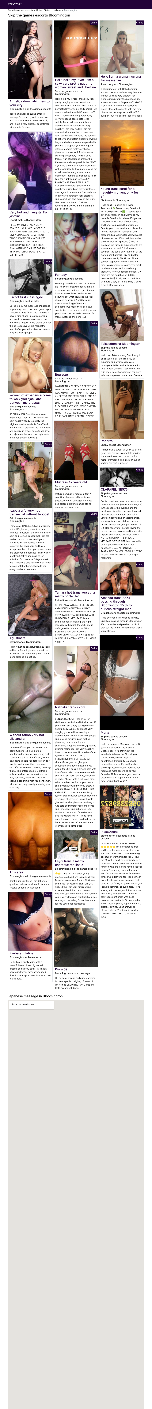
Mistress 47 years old (71, 482)
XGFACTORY (15, 4)
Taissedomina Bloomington (121, 344)
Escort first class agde (26, 297)
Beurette (61, 374)
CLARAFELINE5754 (115, 489)
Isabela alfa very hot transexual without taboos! (29, 512)
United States (43, 10)
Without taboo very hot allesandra (27, 736)
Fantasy (61, 275)
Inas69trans (109, 832)
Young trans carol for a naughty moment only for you (119, 192)
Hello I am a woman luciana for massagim (121, 78)
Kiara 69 (61, 969)
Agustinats (17, 638)
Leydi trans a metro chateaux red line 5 (69, 863)
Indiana (57, 10)
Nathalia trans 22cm (70, 707)
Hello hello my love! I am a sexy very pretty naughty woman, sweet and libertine (75, 83)
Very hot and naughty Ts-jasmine (29, 214)
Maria (105, 732)
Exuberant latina (21, 953)
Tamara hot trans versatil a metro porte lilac (75, 594)
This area (16, 872)
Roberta (107, 441)
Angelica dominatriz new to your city (30, 103)
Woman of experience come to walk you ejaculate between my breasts (30, 398)
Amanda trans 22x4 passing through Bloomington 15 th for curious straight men (117, 603)
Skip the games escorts (20, 10)
